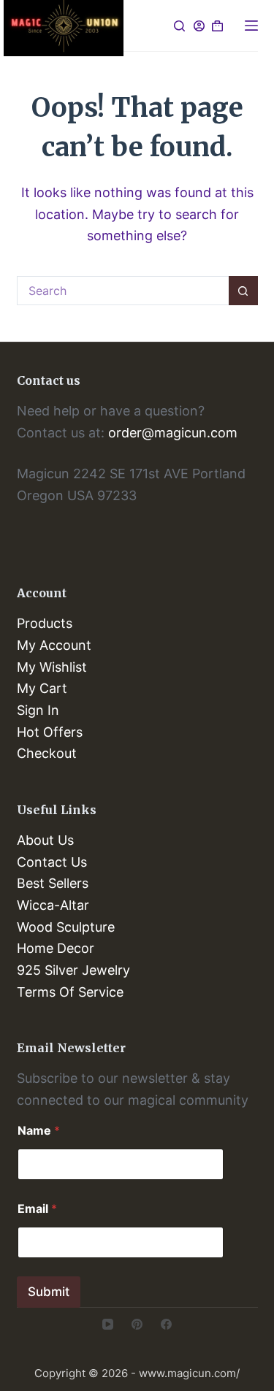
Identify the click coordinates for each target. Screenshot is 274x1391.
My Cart (42, 688)
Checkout (47, 753)
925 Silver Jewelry (73, 970)
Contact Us (52, 862)
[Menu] (251, 25)
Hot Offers (50, 732)
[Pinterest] (137, 1324)
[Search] (179, 25)
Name (39, 1131)
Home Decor (55, 948)
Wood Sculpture (66, 927)
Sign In (38, 710)
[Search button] (243, 290)
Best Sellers (52, 883)
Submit (48, 1291)
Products (44, 623)
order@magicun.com (172, 432)
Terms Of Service (70, 992)
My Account (54, 645)
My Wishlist (52, 667)
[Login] (199, 25)
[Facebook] (166, 1324)
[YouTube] (107, 1324)
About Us (45, 840)
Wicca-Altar (53, 905)
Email (37, 1209)
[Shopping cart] (217, 25)
